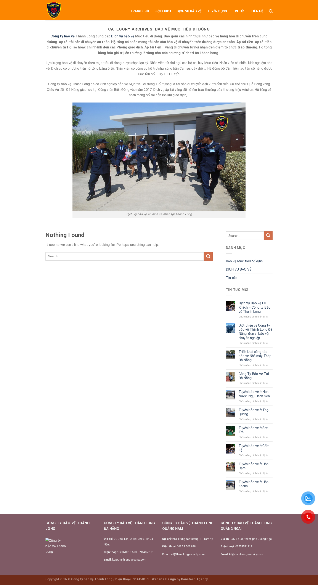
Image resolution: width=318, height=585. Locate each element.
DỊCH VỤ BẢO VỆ (189, 11)
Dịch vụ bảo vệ (122, 36)
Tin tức (239, 11)
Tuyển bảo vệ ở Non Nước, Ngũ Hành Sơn (254, 394)
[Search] (271, 11)
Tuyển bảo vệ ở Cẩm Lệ (254, 448)
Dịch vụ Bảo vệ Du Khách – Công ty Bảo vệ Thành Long (254, 307)
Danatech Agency (194, 579)
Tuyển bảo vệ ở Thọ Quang (253, 412)
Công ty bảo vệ (62, 36)
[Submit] (208, 256)
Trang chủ (139, 11)
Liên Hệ (257, 11)
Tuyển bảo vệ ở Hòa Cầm (253, 466)
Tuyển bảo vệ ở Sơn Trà (253, 430)
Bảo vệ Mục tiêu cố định (244, 261)
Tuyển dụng (217, 11)
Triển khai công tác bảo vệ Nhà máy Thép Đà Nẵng (255, 356)
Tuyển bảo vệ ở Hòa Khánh (253, 484)
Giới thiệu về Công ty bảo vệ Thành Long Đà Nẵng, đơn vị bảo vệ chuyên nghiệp (255, 331)
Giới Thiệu (162, 11)
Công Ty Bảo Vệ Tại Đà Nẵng (254, 376)
